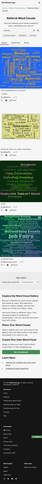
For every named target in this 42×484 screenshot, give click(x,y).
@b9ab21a (7, 207)
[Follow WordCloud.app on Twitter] (8, 479)
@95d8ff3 (6, 152)
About (5, 438)
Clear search (21, 278)
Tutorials (6, 412)
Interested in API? (9, 453)
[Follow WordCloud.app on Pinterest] (16, 479)
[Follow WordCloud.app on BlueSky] (12, 479)
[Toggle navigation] (39, 2)
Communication (9, 35)
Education (22, 35)
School (4, 94)
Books (26, 43)
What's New (7, 434)
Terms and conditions (10, 445)
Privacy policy (7, 441)
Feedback (6, 449)
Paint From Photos (30, 467)
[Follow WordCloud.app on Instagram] (4, 479)
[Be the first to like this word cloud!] (2, 100)
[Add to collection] (6, 100)
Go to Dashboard (21, 352)
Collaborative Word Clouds (12, 401)
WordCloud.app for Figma (11, 404)
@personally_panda (10, 262)
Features (6, 397)
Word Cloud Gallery (17, 8)
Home (4, 8)
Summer (33, 35)
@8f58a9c (7, 97)
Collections (15, 43)
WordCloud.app (8, 2)
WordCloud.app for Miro (11, 408)
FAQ (4, 416)
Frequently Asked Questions (17, 368)
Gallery (4, 43)
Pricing (8, 430)
